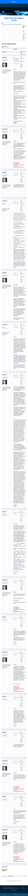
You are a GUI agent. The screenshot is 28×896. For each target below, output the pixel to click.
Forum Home (4, 24)
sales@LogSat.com (14, 889)
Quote (22, 64)
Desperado (5, 129)
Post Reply (4, 46)
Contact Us (14, 890)
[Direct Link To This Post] (19, 128)
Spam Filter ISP (9, 24)
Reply (21, 66)
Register (24, 37)
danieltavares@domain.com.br (19, 560)
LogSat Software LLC (18, 888)
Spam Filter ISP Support (17, 24)
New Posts (24, 25)
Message (15, 49)
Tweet (3, 871)
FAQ (23, 31)
